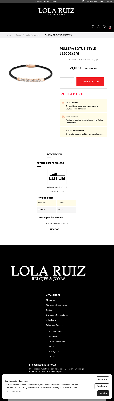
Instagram (54, 351)
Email (51, 346)
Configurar (102, 386)
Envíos (49, 310)
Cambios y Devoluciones (57, 315)
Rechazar (102, 379)
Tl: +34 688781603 (57, 341)
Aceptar (103, 393)
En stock (54, 191)
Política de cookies (13, 391)
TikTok (52, 356)
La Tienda (53, 336)
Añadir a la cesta (90, 82)
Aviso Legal (51, 320)
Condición (51, 223)
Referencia (52, 187)
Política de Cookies (54, 325)
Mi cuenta (50, 300)
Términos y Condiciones (56, 305)
